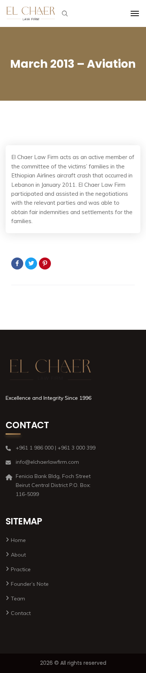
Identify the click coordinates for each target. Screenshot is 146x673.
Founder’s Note (30, 584)
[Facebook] (17, 263)
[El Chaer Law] (31, 13)
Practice (21, 569)
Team (18, 598)
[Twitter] (31, 263)
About (18, 554)
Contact (21, 613)
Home (18, 540)
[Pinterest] (45, 263)
